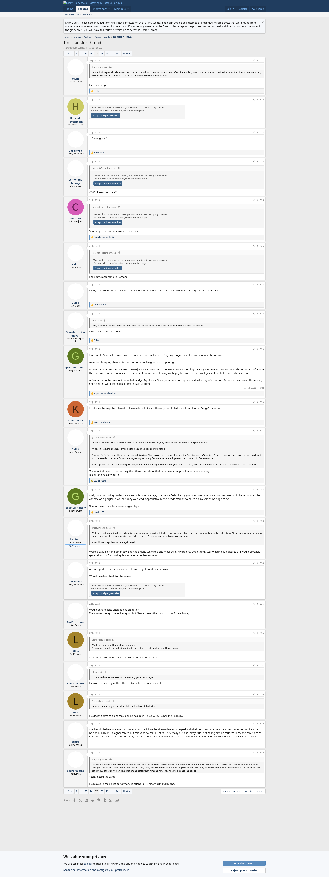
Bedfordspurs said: (101, 639)
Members (120, 8)
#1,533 (260, 521)
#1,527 (260, 284)
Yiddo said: (97, 320)
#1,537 (260, 665)
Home (69, 8)
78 (102, 53)
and (104, 237)
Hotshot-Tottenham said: (104, 168)
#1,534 (260, 563)
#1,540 (260, 752)
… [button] (81, 53)
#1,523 (260, 132)
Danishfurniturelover (76, 47)
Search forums (84, 14)
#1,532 (260, 489)
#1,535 (260, 603)
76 (91, 53)
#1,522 (260, 99)
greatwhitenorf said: (102, 437)
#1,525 (260, 200)
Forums (83, 8)
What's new (100, 8)
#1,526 (260, 245)
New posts (68, 14)
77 (96, 53)
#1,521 (260, 60)
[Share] (253, 61)
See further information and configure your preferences (96, 870)
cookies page (137, 110)
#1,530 (260, 402)
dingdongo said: (100, 67)
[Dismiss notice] (262, 23)
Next (125, 53)
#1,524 (260, 161)
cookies (88, 863)
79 (107, 53)
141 (117, 53)
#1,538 (260, 694)
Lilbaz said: (97, 672)
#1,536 (260, 633)
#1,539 (260, 723)
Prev (70, 53)
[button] (109, 9)
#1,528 (260, 313)
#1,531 (260, 430)
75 (86, 53)
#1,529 (260, 349)
